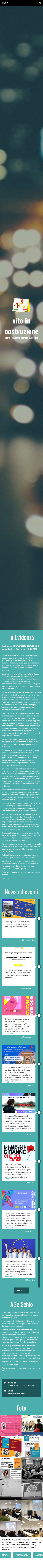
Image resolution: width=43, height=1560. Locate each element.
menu (5, 3)
